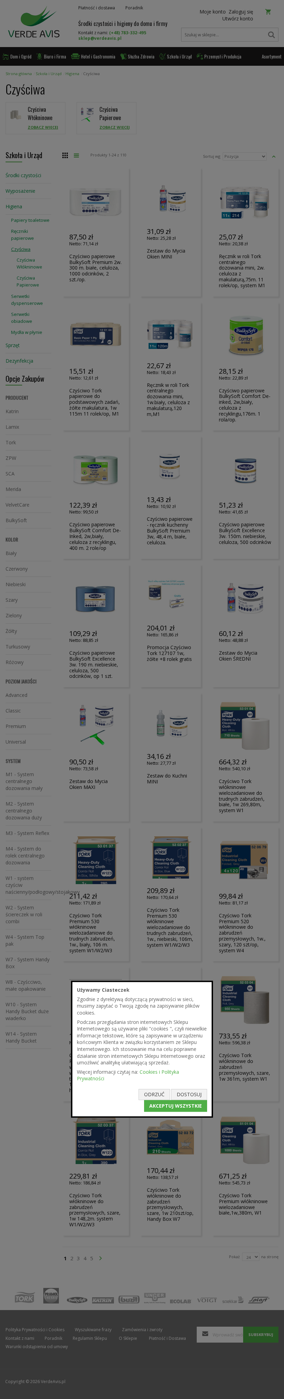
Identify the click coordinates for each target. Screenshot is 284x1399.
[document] (142, 1049)
